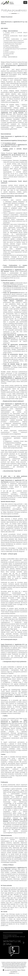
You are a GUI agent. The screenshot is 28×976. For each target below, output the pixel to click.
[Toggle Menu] (25, 2)
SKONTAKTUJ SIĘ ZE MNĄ (12, 942)
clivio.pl (17, 973)
